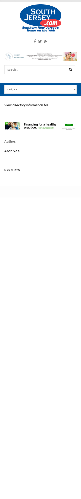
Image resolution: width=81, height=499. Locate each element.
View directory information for (26, 105)
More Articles (12, 169)
